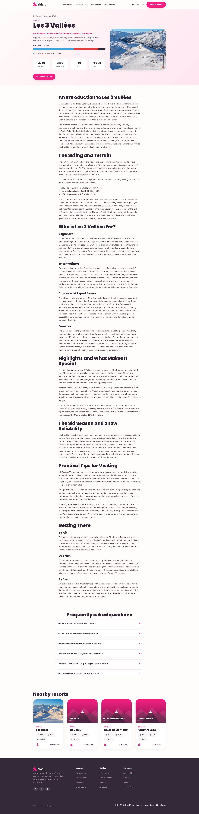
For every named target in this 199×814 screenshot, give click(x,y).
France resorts (81, 773)
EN (133, 4)
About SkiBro (128, 773)
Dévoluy (75, 730)
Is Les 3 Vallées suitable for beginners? (78, 633)
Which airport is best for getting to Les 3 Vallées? (83, 663)
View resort (54, 744)
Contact (126, 778)
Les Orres (42, 730)
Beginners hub (105, 773)
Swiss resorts (80, 782)
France (45, 16)
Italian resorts (81, 787)
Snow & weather (106, 778)
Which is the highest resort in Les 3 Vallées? (80, 643)
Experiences (96, 5)
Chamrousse (147, 730)
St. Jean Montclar (116, 730)
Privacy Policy (128, 787)
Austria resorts (81, 778)
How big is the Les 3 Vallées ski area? (77, 623)
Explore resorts (156, 4)
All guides (103, 787)
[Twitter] (47, 789)
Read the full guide (44, 77)
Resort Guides (81, 5)
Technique (103, 782)
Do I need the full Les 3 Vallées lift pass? (78, 673)
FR (138, 4)
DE (143, 4)
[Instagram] (35, 789)
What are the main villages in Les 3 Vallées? (80, 653)
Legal (125, 782)
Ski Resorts (67, 5)
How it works (110, 5)
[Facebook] (41, 789)
